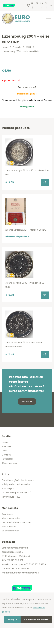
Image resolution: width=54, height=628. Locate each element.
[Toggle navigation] (48, 18)
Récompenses (9, 463)
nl (32, 3)
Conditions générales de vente (18, 480)
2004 (28, 47)
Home (5, 47)
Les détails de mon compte (16, 522)
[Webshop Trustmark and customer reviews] (12, 5)
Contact (6, 454)
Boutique (6, 446)
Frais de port (8, 488)
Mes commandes (11, 518)
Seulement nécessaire (36, 619)
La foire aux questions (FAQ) (17, 492)
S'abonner (27, 401)
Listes (5, 450)
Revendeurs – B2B (11, 496)
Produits (17, 47)
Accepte (12, 619)
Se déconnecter (10, 530)
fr (37, 3)
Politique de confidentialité (16, 484)
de (46, 3)
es (41, 3)
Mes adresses (9, 526)
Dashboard (7, 514)
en (51, 5)
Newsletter (7, 458)
